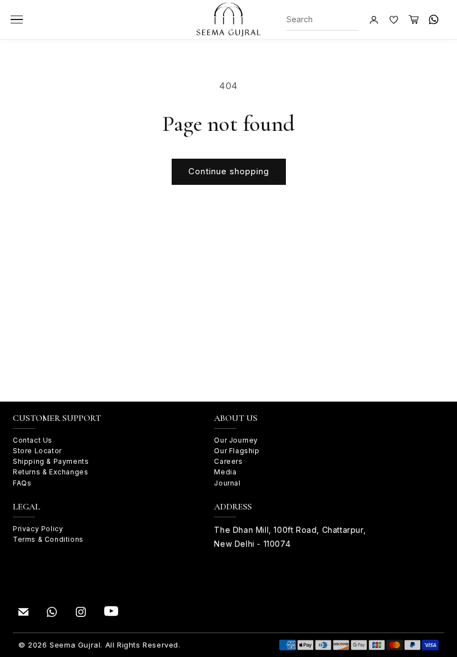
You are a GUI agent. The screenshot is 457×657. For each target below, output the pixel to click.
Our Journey (236, 440)
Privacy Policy (38, 528)
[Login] (373, 19)
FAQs (22, 483)
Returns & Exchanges (50, 472)
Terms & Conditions (48, 539)
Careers (228, 461)
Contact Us (32, 440)
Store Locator (37, 451)
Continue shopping (228, 171)
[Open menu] (16, 19)
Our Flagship (236, 451)
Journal (227, 483)
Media (225, 472)
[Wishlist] (393, 19)
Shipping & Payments (51, 461)
